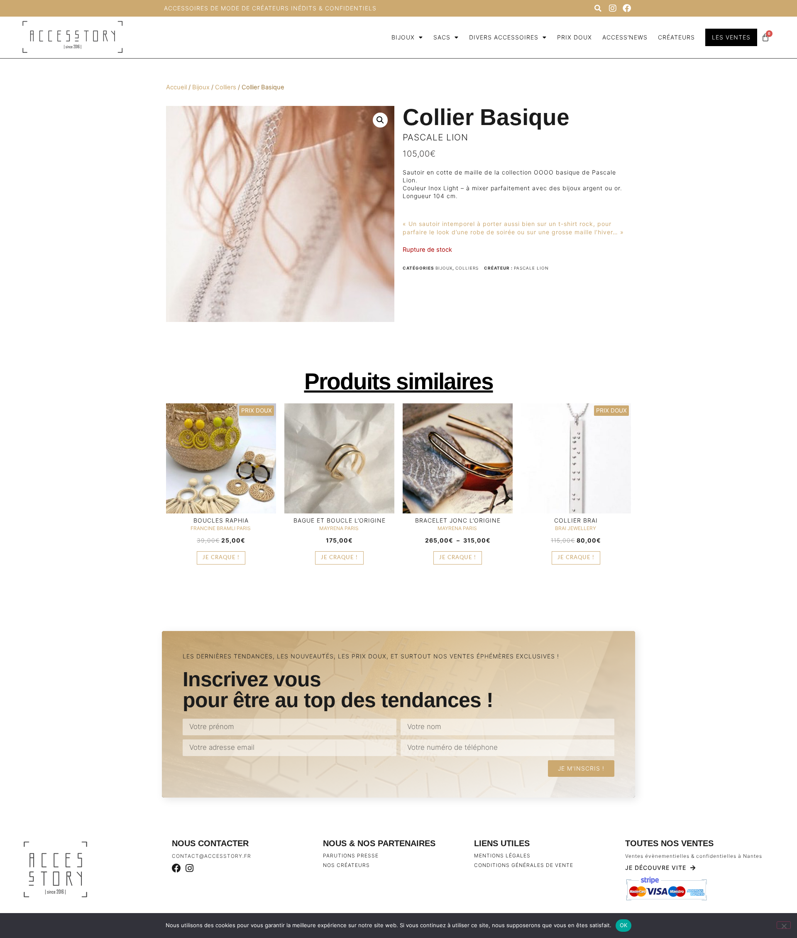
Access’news (625, 37)
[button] (598, 8)
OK (624, 925)
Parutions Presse (351, 855)
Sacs (441, 37)
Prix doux (574, 37)
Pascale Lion (435, 137)
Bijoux (403, 37)
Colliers (225, 87)
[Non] (784, 925)
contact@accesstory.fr (211, 856)
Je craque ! (221, 557)
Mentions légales (502, 855)
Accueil (176, 87)
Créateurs (676, 37)
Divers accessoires (503, 37)
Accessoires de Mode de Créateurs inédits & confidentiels (270, 8)
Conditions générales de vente (523, 865)
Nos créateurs (346, 865)
